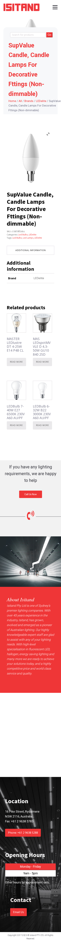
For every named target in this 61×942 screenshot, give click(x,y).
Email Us (18, 912)
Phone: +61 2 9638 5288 (23, 832)
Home (12, 101)
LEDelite (41, 101)
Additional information (30, 250)
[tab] (30, 250)
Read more (16, 361)
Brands (28, 101)
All (20, 101)
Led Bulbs (23, 234)
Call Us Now (30, 494)
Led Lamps (28, 237)
